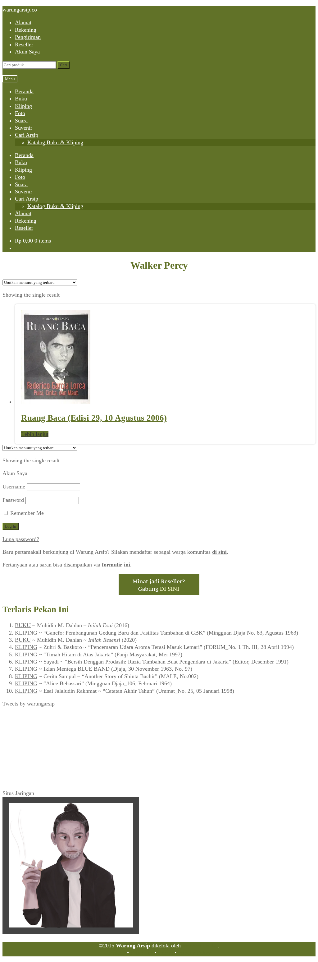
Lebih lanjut (34, 434)
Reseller (24, 44)
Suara (21, 121)
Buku (21, 98)
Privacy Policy (194, 953)
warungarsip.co (19, 10)
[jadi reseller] (159, 593)
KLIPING (26, 633)
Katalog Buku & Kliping (55, 142)
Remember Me (26, 513)
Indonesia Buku (200, 945)
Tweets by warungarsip (28, 704)
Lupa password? (20, 539)
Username (13, 486)
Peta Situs (141, 953)
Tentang (116, 953)
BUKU (23, 625)
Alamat (23, 22)
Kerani (165, 953)
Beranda (24, 91)
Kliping (23, 106)
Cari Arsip (26, 135)
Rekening (25, 30)
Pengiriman (28, 37)
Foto (20, 113)
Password (13, 500)
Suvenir (23, 128)
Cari (63, 64)
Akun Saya (27, 52)
